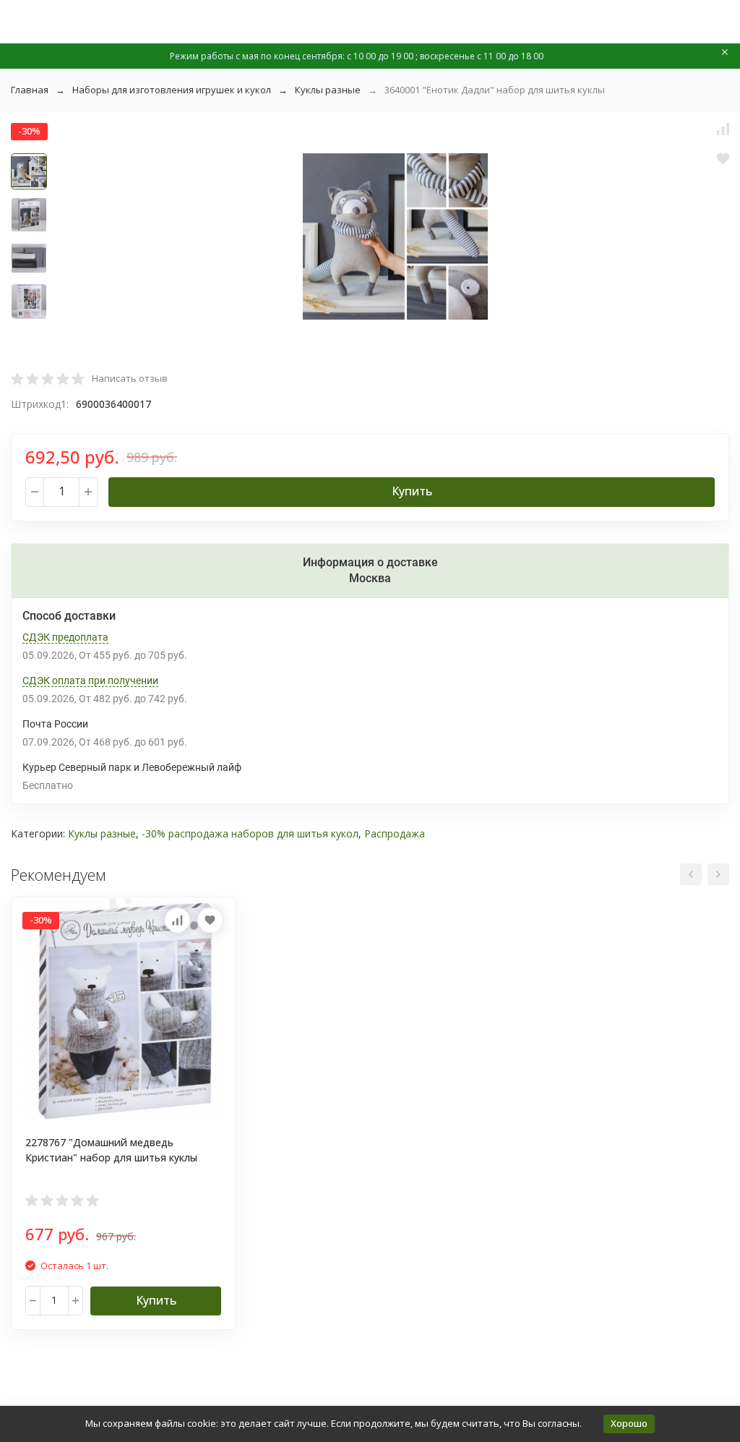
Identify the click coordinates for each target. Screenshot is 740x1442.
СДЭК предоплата (65, 637)
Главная (29, 89)
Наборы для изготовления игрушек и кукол (171, 89)
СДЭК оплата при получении (90, 680)
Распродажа (394, 833)
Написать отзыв (130, 378)
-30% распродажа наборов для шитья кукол (250, 833)
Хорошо (629, 1423)
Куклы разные (328, 89)
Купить (412, 491)
